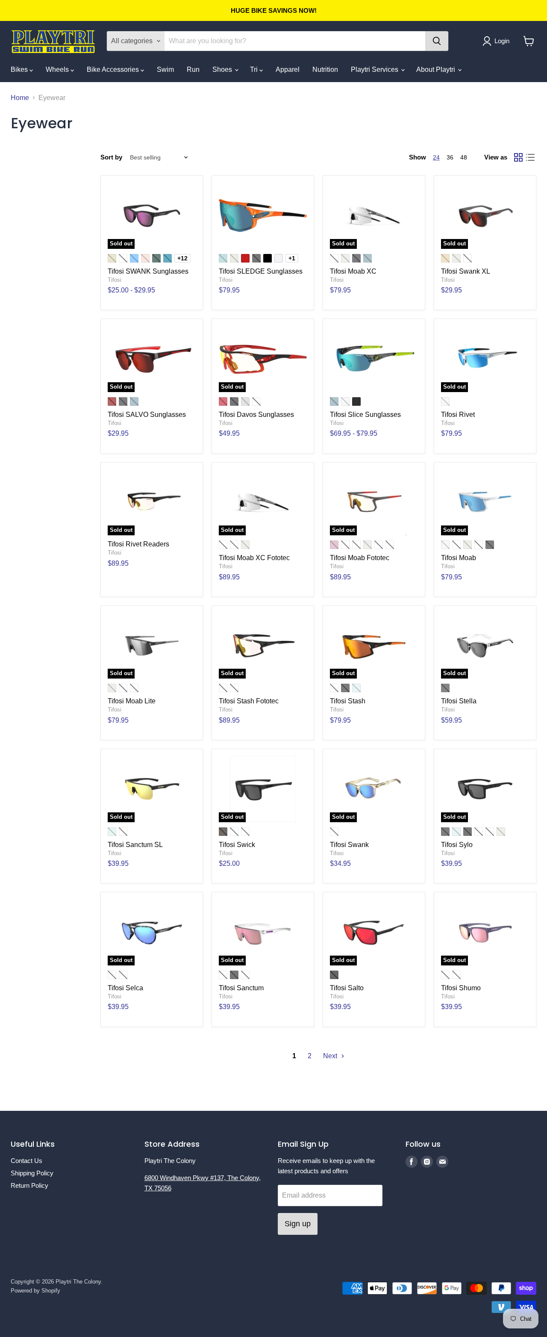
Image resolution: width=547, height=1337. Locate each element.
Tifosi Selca (125, 988)
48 (463, 157)
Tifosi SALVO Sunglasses (147, 414)
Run (193, 69)
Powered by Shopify (35, 1290)
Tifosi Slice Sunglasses (365, 414)
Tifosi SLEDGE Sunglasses (261, 271)
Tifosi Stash (347, 701)
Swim (165, 69)
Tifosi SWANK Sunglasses (148, 271)
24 (436, 157)
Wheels (58, 69)
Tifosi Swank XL (465, 271)
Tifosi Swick (237, 844)
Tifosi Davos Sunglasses (256, 414)
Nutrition (325, 69)
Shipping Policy (32, 1173)
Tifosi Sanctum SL (135, 844)
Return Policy (29, 1185)
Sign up (298, 1223)
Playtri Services (375, 69)
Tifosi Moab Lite (132, 701)
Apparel (288, 69)
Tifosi (114, 280)
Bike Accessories (114, 69)
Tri (254, 69)
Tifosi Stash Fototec (249, 701)
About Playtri (436, 69)
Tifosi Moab (458, 557)
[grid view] (518, 157)
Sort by (111, 157)
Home (20, 97)
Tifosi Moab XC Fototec (254, 557)
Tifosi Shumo (461, 988)
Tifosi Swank (349, 844)
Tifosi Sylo (457, 844)
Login (501, 40)
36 (450, 157)
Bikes (20, 69)
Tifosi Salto (347, 988)
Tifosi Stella (458, 701)
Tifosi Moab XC (353, 271)
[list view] (530, 157)
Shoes (223, 69)
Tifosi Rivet (458, 414)
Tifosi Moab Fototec (359, 557)
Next (331, 1056)
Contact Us (26, 1160)
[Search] (436, 41)
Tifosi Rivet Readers (138, 544)
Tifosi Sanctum (241, 988)
